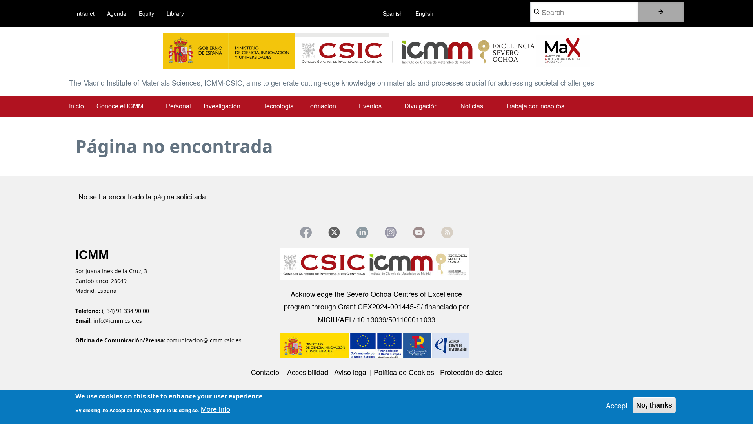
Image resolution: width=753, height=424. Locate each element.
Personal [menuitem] (178, 105)
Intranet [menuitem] (85, 13)
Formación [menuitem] (321, 105)
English (424, 13)
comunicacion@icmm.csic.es (204, 340)
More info (215, 409)
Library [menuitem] (175, 13)
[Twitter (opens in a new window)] (334, 232)
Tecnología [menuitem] (278, 105)
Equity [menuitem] (146, 13)
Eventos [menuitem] (370, 105)
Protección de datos (471, 372)
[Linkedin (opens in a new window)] (362, 232)
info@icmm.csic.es (118, 320)
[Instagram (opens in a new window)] (390, 232)
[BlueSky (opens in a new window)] (447, 232)
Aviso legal (352, 372)
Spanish (393, 13)
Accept (617, 405)
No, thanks (654, 405)
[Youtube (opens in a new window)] (419, 232)
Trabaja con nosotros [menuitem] (535, 105)
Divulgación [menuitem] (421, 105)
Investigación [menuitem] (222, 105)
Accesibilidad (308, 372)
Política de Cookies (405, 372)
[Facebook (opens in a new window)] (306, 232)
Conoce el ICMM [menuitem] (119, 105)
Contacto (266, 372)
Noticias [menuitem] (471, 105)
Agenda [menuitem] (116, 13)
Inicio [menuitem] (76, 105)
